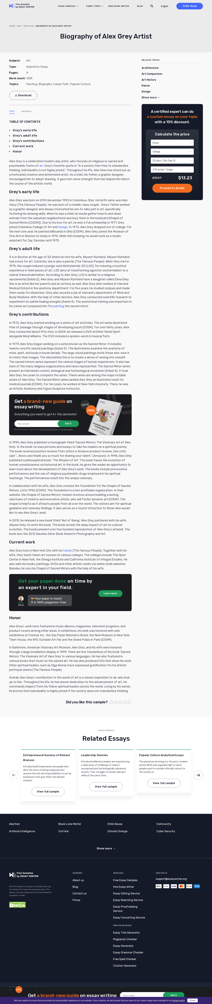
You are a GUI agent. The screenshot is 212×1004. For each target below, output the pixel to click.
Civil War (63, 831)
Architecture (150, 67)
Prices (76, 900)
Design (63, 227)
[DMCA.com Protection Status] (17, 906)
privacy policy (179, 1000)
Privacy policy (67, 429)
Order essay (190, 6)
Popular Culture (80, 84)
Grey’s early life (25, 130)
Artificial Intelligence (22, 831)
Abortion (14, 824)
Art (19, 26)
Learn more (110, 593)
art (41, 166)
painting (58, 306)
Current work (23, 146)
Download (24, 95)
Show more (104, 848)
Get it (68, 423)
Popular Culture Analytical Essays (161, 755)
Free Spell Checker (124, 959)
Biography (45, 84)
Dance (146, 85)
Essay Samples (66, 6)
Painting (29, 26)
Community (164, 824)
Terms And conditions (49, 429)
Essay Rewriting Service (128, 900)
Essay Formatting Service (129, 917)
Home (12, 26)
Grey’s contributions (28, 141)
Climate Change (117, 831)
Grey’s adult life (25, 135)
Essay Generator (123, 945)
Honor (17, 151)
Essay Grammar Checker (128, 952)
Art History (149, 79)
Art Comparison (152, 73)
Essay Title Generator (126, 932)
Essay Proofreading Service (125, 909)
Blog (140, 6)
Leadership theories (94, 755)
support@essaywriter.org (171, 878)
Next (198, 775)
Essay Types (93, 6)
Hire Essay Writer (118, 6)
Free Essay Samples (125, 880)
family (67, 550)
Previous (13, 775)
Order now (172, 188)
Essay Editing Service (126, 893)
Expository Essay (37, 66)
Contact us (79, 893)
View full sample (48, 791)
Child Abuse (114, 824)
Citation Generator (124, 965)
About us (78, 880)
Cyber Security (166, 831)
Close (192, 1000)
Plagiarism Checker (125, 939)
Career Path (61, 84)
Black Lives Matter (69, 824)
